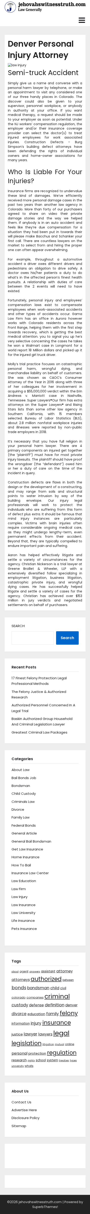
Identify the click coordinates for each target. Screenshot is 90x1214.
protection (37, 1053)
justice (17, 1034)
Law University (23, 912)
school (41, 1060)
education (36, 1013)
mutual (59, 1044)
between (68, 980)
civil (63, 988)
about (15, 971)
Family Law (21, 817)
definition (54, 1005)
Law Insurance (24, 904)
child (54, 988)
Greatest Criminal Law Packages (39, 732)
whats (29, 1066)
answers (34, 971)
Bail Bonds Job (24, 777)
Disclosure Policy (25, 1117)
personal (19, 1053)
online (69, 1044)
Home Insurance (25, 857)
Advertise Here (24, 1110)
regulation (62, 1053)
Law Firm (19, 888)
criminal (57, 996)
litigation (48, 1044)
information (21, 1023)
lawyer (30, 1034)
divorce (19, 1014)
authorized (46, 979)
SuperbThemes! (45, 1207)
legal (61, 1033)
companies (35, 997)
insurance (56, 1023)
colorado (19, 997)
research (19, 1060)
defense (36, 1005)
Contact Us (21, 1102)
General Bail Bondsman (31, 841)
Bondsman (21, 785)
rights (31, 1060)
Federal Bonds (24, 825)
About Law (21, 769)
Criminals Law (23, 801)
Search (18, 625)
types (73, 1060)
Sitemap (19, 1125)
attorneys (21, 979)
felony (69, 1013)
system (52, 1060)
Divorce (18, 809)
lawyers (45, 1034)
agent (24, 971)
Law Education (24, 880)
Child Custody (24, 793)
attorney (64, 971)
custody (20, 1005)
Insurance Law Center (30, 873)
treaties (64, 1060)
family (52, 1014)
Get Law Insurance (27, 849)
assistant (48, 971)
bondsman (38, 988)
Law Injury (19, 896)
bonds (19, 987)
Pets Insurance (24, 928)
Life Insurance (23, 920)
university (18, 1066)
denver (71, 1005)
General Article (24, 833)
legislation (27, 1043)
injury (36, 1023)
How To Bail (21, 865)
